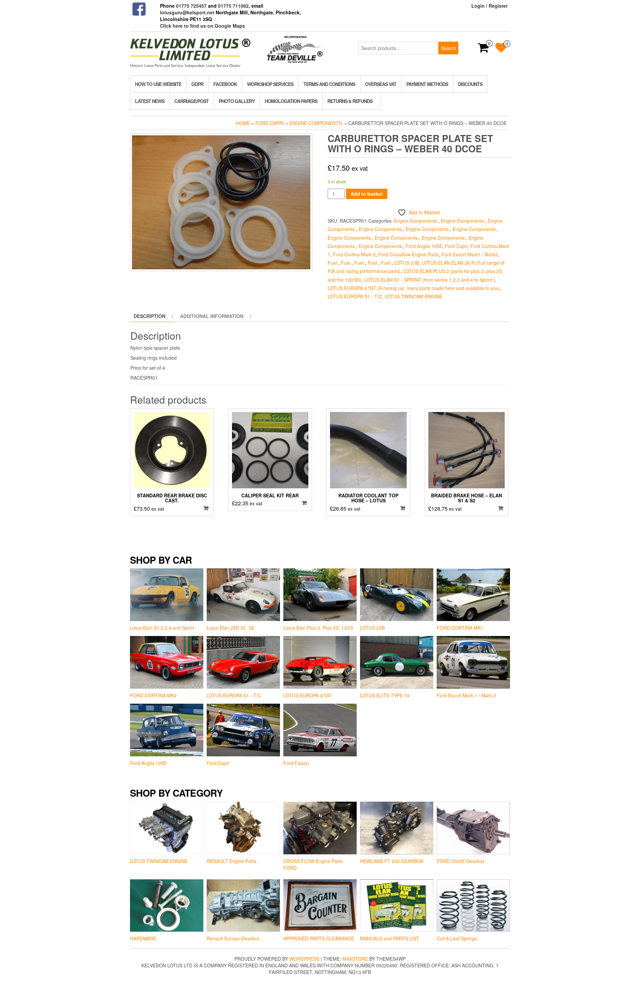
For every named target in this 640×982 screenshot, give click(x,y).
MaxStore (355, 958)
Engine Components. (316, 123)
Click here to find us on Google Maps (202, 25)
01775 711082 (233, 5)
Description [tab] (149, 316)
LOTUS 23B (406, 262)
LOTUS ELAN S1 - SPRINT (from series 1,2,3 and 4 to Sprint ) (429, 279)
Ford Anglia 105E (424, 246)
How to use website (158, 84)
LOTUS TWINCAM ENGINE (413, 296)
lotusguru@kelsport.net (187, 12)
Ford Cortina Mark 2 (354, 254)
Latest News (149, 101)
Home (243, 123)
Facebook (225, 84)
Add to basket (367, 193)
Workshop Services (270, 84)
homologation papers (291, 101)
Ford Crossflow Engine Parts (408, 254)
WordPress (304, 958)
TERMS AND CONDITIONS (329, 84)
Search (448, 48)
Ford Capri (269, 123)
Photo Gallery (237, 101)
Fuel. (333, 262)
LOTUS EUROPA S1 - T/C (355, 296)
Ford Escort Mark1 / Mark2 (469, 254)
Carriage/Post (191, 101)
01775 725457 (191, 5)
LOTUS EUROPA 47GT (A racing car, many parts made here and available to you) (414, 288)
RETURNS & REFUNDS (349, 101)
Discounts (470, 84)
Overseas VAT (380, 84)
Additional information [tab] (211, 316)
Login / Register (489, 5)
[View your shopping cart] (483, 49)
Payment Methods (427, 84)
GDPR (197, 84)
